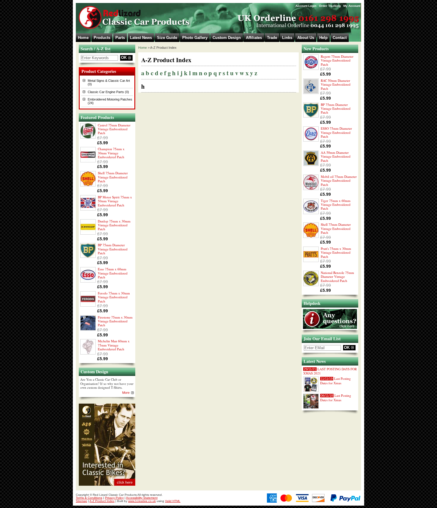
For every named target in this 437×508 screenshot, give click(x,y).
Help (323, 37)
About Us (305, 37)
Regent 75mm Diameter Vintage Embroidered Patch (337, 60)
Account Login (305, 5)
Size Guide (167, 37)
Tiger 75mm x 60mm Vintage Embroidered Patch (335, 204)
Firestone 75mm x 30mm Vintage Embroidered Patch (115, 321)
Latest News (141, 37)
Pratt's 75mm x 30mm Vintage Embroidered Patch (336, 252)
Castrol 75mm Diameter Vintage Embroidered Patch (114, 129)
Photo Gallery (195, 37)
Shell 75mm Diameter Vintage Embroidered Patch (113, 177)
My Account (351, 5)
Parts (120, 37)
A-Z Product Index (101, 501)
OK (124, 57)
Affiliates (254, 37)
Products (102, 37)
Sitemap (81, 501)
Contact (340, 37)
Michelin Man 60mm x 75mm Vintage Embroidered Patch (114, 345)
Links (287, 37)
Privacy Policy (114, 497)
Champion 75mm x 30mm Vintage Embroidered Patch (111, 153)
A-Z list (103, 49)
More (126, 392)
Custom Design (227, 37)
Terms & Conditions (89, 497)
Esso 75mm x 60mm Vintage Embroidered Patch (113, 273)
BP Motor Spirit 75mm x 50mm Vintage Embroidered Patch (115, 201)
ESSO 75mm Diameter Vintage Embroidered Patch (336, 132)
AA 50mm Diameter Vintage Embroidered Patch (335, 156)
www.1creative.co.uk (142, 501)
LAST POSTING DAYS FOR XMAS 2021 (330, 371)
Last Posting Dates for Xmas (335, 380)
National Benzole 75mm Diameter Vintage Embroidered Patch (337, 276)
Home (83, 37)
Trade (272, 37)
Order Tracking (330, 5)
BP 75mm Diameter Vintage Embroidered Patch (113, 249)
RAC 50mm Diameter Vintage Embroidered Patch (335, 84)
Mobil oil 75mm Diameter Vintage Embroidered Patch (339, 180)
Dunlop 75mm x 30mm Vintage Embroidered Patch (114, 225)
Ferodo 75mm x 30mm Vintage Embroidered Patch (114, 297)
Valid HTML (172, 501)
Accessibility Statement (142, 497)
